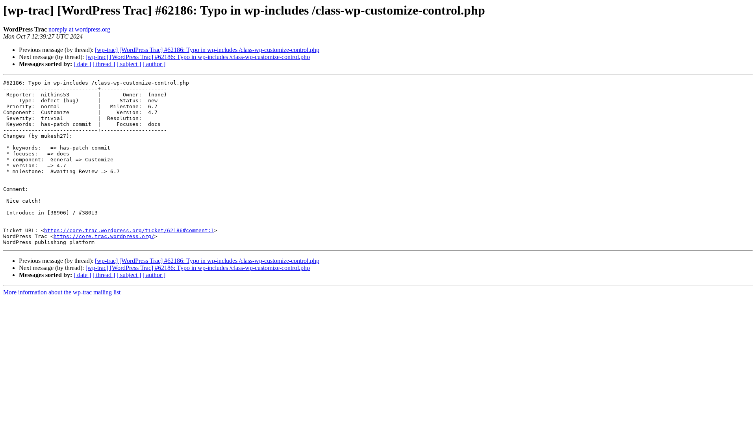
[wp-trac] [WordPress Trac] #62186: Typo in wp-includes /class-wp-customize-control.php (207, 49)
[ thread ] (104, 64)
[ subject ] (129, 64)
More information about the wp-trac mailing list (61, 292)
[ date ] (82, 64)
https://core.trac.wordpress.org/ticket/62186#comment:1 (129, 230)
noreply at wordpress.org (79, 29)
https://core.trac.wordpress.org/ (104, 236)
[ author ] (154, 64)
